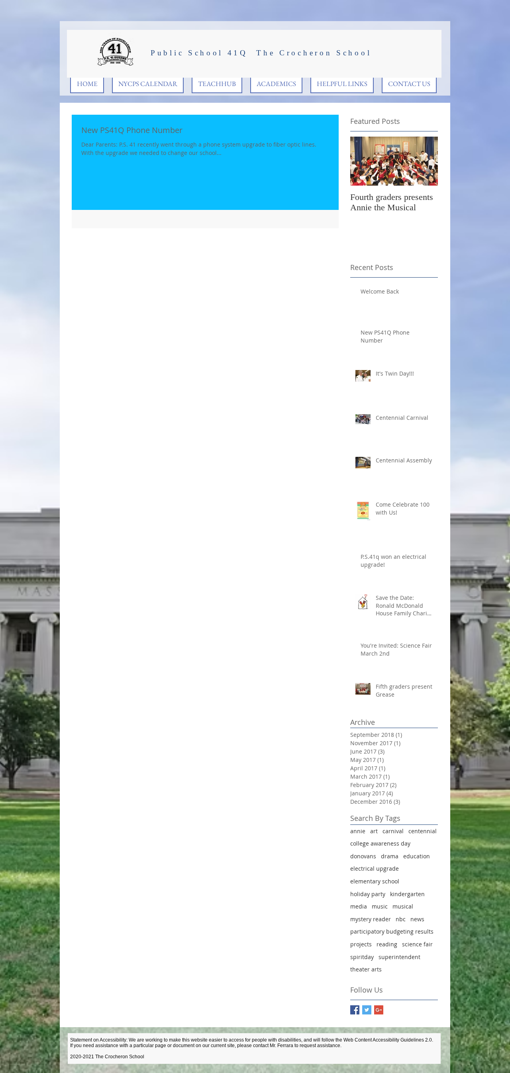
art (374, 831)
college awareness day (380, 843)
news (417, 919)
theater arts (366, 969)
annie (357, 831)
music (380, 906)
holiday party (367, 894)
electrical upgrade (374, 868)
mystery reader (370, 919)
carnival (393, 831)
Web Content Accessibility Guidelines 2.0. (388, 1040)
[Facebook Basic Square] (354, 1009)
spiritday (362, 957)
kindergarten (407, 894)
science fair (417, 944)
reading (387, 944)
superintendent (399, 957)
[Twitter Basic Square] (366, 1009)
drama (389, 856)
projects (361, 944)
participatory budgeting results (392, 931)
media (358, 906)
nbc (401, 919)
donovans (363, 856)
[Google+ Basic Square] (378, 1009)
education (416, 856)
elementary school (374, 881)
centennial (422, 831)
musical (402, 906)
